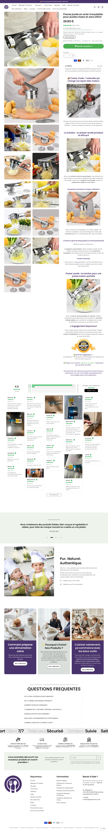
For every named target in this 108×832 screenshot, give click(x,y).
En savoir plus (54, 531)
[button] (26, 5)
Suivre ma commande (37, 811)
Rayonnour (16, 827)
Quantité (66, 52)
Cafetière (33, 791)
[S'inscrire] (98, 757)
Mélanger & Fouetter (36, 783)
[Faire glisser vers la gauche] (98, 66)
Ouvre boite (34, 789)
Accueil (32, 780)
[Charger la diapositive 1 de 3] (52, 537)
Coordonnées (79, 827)
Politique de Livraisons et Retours (64, 784)
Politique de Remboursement (66, 791)
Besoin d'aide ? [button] (90, 776)
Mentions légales (62, 780)
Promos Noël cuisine (36, 808)
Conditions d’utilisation (56, 827)
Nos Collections (20, 663)
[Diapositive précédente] (47, 537)
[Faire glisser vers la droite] (101, 66)
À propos (33, 805)
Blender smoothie (35, 797)
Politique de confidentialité (65, 788)
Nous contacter (61, 802)
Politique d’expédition (69, 827)
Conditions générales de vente (91, 827)
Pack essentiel (69, 37)
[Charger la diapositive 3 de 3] (57, 537)
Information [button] (63, 776)
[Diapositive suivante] (60, 537)
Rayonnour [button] (36, 776)
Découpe (33, 786)
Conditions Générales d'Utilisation (63, 794)
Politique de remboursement (27, 827)
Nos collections (35, 800)
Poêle (32, 794)
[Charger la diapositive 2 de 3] (55, 537)
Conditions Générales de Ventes (64, 799)
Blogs (32, 802)
